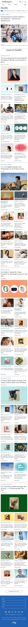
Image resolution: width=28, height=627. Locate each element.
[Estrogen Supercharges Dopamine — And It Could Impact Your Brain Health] (20, 429)
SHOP (25, 4)
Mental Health (21, 10)
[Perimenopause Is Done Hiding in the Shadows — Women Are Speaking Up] (14, 33)
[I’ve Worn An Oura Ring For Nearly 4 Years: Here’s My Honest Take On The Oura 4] (7, 128)
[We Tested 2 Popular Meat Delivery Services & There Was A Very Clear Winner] (20, 517)
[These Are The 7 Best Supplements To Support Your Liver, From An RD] (7, 88)
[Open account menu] (25, 2)
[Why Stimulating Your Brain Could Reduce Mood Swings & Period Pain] (7, 555)
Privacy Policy (19, 617)
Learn (14, 601)
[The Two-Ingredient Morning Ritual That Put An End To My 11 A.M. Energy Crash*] (7, 447)
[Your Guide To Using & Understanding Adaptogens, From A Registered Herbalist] (20, 88)
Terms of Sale (6, 617)
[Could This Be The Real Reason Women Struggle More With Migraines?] (7, 147)
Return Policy (24, 617)
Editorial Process (18, 619)
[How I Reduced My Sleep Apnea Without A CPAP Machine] (20, 409)
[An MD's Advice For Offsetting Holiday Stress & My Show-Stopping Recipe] (20, 447)
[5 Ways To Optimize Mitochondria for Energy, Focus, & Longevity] (7, 573)
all (2, 10)
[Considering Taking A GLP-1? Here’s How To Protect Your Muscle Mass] (7, 429)
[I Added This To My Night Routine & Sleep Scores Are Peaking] (20, 323)
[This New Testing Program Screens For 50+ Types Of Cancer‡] (7, 323)
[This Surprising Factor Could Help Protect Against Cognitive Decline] (7, 215)
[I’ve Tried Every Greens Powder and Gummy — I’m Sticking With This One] (14, 503)
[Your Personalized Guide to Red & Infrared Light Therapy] (20, 147)
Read (14, 599)
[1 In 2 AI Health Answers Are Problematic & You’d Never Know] (14, 182)
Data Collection (12, 619)
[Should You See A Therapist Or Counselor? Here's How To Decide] (20, 235)
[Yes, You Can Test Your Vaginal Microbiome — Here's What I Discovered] (20, 555)
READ (3, 4)
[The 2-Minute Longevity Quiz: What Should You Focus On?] (7, 195)
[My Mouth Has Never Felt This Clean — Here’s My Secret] (7, 235)
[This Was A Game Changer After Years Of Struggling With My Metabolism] (20, 341)
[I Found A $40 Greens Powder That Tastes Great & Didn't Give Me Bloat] (14, 395)
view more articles (14, 591)
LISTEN (15, 4)
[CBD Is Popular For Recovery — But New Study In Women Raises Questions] (20, 195)
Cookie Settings (23, 619)
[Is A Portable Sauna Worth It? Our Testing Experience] (7, 361)
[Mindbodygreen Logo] (7, 2)
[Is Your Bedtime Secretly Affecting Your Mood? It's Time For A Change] (7, 535)
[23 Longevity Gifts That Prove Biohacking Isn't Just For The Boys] (7, 467)
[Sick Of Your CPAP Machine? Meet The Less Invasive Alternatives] (20, 253)
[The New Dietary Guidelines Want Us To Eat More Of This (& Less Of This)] (20, 361)
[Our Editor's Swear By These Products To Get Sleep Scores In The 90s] (14, 289)
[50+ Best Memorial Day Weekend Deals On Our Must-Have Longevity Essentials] (20, 128)
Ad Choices (8, 619)
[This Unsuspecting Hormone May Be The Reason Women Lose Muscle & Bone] (14, 75)
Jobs (3, 617)
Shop (14, 607)
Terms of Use (11, 617)
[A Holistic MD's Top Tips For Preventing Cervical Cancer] (7, 253)
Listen (14, 604)
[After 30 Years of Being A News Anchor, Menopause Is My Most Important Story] (20, 535)
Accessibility (4, 619)
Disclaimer (15, 617)
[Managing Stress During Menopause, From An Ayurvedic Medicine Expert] (7, 409)
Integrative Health (10, 10)
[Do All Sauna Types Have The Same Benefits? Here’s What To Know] (7, 302)
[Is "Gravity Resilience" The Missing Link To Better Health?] (20, 573)
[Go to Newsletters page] (20, 2)
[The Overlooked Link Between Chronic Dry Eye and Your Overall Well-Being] (7, 341)
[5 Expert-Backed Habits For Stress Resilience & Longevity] (20, 302)
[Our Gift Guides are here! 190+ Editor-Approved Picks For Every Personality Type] (20, 467)
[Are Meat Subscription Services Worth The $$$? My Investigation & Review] (7, 517)
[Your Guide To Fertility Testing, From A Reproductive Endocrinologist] (20, 215)
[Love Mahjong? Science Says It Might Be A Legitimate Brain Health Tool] (20, 108)
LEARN (9, 4)
